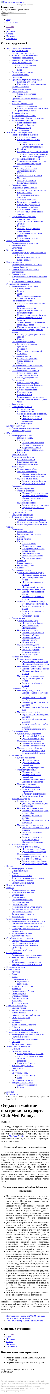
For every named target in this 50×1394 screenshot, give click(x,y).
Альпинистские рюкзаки (23, 892)
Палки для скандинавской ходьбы (32, 108)
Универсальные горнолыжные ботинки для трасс (31, 323)
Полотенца (17, 77)
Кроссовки (17, 486)
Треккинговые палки (26, 111)
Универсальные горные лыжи (30, 397)
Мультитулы (22, 67)
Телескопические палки (22, 103)
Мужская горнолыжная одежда (31, 601)
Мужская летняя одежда (28, 645)
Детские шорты (29, 628)
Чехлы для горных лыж (27, 378)
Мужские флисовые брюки (34, 861)
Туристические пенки (22, 1044)
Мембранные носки (31, 553)
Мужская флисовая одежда (29, 859)
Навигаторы (17, 1068)
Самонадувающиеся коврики (25, 1039)
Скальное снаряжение (22, 166)
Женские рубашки (30, 635)
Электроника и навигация (18, 1046)
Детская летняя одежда (27, 620)
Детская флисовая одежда (28, 847)
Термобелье (17, 755)
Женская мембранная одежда (30, 666)
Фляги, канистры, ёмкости (24, 1025)
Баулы (14, 974)
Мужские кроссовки (26, 503)
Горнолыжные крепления (23, 341)
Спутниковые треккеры (22, 1080)
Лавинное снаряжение (22, 406)
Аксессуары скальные (27, 168)
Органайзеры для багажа (23, 991)
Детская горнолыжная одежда (30, 572)
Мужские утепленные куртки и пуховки (32, 838)
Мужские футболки (31, 652)
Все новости (12, 1094)
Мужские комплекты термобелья (31, 790)
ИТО (19, 173)
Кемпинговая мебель (15, 426)
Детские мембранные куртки (35, 664)
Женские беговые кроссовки (35, 493)
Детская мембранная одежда (30, 659)
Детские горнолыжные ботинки (31, 315)
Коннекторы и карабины (28, 202)
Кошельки (16, 989)
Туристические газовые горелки (26, 281)
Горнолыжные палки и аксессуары (27, 366)
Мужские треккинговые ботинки (32, 524)
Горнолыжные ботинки (22, 301)
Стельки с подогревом (32, 445)
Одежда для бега (19, 688)
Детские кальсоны (30, 760)
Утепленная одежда (21, 798)
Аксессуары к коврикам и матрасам (28, 1034)
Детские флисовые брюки (34, 849)
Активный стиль (19, 455)
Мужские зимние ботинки (34, 481)
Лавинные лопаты (25, 411)
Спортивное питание (16, 967)
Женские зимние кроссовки (35, 495)
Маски (20, 363)
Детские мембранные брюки (35, 661)
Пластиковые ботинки (27, 462)
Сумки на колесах (20, 998)
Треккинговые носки (32, 558)
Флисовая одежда (20, 844)
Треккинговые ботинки (22, 517)
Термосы (16, 1022)
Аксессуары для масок (27, 358)
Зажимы (21, 224)
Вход (8, 19)
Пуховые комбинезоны (32, 842)
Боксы (14, 976)
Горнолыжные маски (21, 356)
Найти (4, 15)
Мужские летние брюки (33, 647)
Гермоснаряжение (20, 979)
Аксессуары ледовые (26, 137)
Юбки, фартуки (24, 260)
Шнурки (21, 452)
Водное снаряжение (15, 250)
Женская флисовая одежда (29, 854)
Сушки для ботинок (26, 298)
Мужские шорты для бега (34, 729)
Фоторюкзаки (18, 916)
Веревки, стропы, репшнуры (30, 221)
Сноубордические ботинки (24, 943)
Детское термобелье (26, 758)
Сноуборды (17, 948)
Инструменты (23, 289)
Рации (14, 1070)
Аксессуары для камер (27, 1085)
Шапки (20, 568)
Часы (19, 1078)
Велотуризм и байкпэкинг (18, 240)
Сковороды (17, 1020)
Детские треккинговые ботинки (31, 519)
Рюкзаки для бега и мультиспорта (27, 907)
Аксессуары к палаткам (22, 868)
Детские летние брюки (32, 623)
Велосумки (17, 248)
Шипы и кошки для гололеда (30, 450)
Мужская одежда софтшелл (29, 748)
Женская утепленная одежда (30, 808)
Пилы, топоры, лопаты (22, 72)
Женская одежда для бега (28, 690)
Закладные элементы (26, 171)
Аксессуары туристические (18, 48)
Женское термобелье (26, 770)
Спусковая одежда (30, 616)
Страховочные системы (28, 238)
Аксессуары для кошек (32, 144)
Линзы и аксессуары (26, 94)
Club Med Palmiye (17, 1136)
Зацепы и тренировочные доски (31, 161)
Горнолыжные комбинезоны (35, 604)
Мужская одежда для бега (28, 712)
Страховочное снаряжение (24, 216)
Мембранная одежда (21, 657)
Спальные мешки (14, 952)
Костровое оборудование (23, 58)
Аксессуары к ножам (26, 65)
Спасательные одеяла (21, 89)
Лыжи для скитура (25, 392)
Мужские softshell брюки (33, 750)
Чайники (16, 1027)
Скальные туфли (19, 185)
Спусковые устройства (27, 207)
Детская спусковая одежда (34, 575)
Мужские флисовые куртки (34, 863)
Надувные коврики (20, 1037)
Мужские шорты (30, 654)
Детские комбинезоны (32, 587)
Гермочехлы (22, 984)
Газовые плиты (19, 274)
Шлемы (20, 339)
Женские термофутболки (33, 779)
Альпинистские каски (27, 219)
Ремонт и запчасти (20, 87)
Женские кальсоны (31, 772)
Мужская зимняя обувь (27, 479)
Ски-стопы (22, 354)
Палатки (10, 866)
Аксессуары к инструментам (35, 154)
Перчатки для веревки (27, 183)
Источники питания (21, 1051)
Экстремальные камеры (22, 1082)
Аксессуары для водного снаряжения (29, 252)
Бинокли (16, 1049)
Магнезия (21, 178)
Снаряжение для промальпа (24, 188)
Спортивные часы (20, 1073)
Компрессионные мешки (23, 53)
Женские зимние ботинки (34, 474)
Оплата (9, 34)
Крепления (22, 349)
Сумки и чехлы (13, 969)
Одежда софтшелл (20, 731)
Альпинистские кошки (32, 147)
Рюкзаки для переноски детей (25, 909)
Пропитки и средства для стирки (27, 79)
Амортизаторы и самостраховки (31, 190)
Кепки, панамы (24, 539)
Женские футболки (31, 637)
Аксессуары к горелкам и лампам (27, 265)
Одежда (9, 527)
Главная (10, 26)
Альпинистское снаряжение (19, 132)
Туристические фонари (22, 120)
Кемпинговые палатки (22, 875)
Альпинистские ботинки (23, 457)
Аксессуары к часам (26, 1075)
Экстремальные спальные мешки (27, 964)
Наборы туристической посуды (26, 1015)
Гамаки (15, 873)
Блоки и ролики (24, 192)
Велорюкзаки (18, 895)
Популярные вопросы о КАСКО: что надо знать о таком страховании (25, 1317)
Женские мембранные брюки (35, 669)
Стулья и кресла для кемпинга (25, 428)
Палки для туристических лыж (26, 928)
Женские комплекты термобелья (31, 775)
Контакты (10, 36)
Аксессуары (17, 529)
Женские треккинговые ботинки (32, 522)
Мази (19, 293)
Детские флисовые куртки (34, 851)
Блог (8, 29)
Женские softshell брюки (33, 743)
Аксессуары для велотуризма (25, 243)
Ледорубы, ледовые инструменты (32, 151)
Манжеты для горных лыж (29, 296)
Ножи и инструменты (22, 62)
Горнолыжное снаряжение (18, 284)
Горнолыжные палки (26, 368)
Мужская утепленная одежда (30, 825)
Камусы (20, 291)
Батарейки (22, 1061)
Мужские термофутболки (34, 794)
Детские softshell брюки (33, 736)
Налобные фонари (25, 125)
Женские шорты (29, 640)
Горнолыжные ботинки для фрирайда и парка (29, 311)
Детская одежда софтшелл (29, 734)
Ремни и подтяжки (25, 565)
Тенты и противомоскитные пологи (28, 878)
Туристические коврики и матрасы (22, 1032)
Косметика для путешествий (25, 55)
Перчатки (21, 560)
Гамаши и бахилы (25, 438)
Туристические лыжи (21, 936)
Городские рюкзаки (20, 902)
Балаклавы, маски (25, 532)
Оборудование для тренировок (26, 159)
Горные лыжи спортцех (28, 387)
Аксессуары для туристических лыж (28, 921)
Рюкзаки (10, 887)
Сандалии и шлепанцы (22, 515)
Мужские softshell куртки (33, 753)
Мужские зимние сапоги (33, 483)
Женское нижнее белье (32, 782)
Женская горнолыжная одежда (31, 589)
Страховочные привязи (27, 209)
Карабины (21, 226)
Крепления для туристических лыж (28, 926)
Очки (19, 96)
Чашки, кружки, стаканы (23, 1029)
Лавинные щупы (24, 423)
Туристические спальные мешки (26, 962)
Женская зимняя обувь (27, 471)
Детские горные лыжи (27, 390)
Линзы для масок (25, 361)
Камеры (20, 1087)
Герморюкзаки (18, 897)
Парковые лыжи (24, 394)
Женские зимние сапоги (33, 476)
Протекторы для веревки (28, 204)
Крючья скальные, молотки (29, 176)
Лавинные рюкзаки (31, 416)
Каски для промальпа (27, 200)
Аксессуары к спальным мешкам (27, 955)
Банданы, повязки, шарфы (29, 534)
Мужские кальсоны (31, 786)
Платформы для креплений (29, 351)
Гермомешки (23, 981)
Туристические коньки (22, 933)
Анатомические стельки (33, 443)
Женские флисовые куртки (34, 856)
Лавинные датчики (26, 409)
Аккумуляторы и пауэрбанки (30, 1053)
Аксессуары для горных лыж (25, 286)
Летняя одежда (18, 618)
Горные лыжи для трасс (28, 382)
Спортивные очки (20, 91)
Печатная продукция (15, 885)
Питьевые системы (20, 74)
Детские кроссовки (26, 488)
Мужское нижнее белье (33, 796)
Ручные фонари (24, 127)
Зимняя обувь (18, 467)
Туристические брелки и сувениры (28, 118)
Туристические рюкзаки (23, 914)
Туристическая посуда (16, 1005)
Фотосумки (17, 1001)
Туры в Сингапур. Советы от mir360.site (24, 1321)
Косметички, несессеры (22, 986)
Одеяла (15, 960)
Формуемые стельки (31, 447)
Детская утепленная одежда (29, 801)
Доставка (10, 31)
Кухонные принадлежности (24, 1010)
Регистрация (12, 22)
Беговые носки (29, 544)
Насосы (20, 255)
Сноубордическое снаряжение (20, 938)
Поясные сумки (19, 993)
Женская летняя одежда (27, 630)
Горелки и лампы (14, 262)
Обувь (9, 433)
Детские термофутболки (33, 767)
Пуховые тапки (19, 512)
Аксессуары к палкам (27, 106)
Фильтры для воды (20, 130)
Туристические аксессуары (24, 115)
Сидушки (16, 1041)
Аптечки (16, 972)
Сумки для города (20, 996)
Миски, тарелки (19, 1013)
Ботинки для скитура (26, 308)
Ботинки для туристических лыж (27, 924)
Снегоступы (17, 931)
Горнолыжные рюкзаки (22, 900)
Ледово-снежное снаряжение (25, 135)
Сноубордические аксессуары (25, 940)
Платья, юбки (28, 642)
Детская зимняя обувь (27, 469)
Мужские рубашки (30, 649)
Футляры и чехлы (20, 1003)
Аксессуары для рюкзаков (23, 890)
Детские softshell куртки (33, 738)
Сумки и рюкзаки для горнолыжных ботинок (27, 374)
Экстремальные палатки (23, 883)
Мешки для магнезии (26, 180)
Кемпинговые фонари (27, 123)
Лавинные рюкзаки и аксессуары (32, 414)
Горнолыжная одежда (21, 570)
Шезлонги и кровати (21, 430)
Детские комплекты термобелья (31, 763)
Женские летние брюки (33, 633)
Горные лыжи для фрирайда (30, 385)
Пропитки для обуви (26, 82)
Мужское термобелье (26, 784)
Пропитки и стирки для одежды (31, 84)
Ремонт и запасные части (28, 257)
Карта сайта (11, 38)
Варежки (21, 536)
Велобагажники (19, 245)
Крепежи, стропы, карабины (25, 60)
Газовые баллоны (20, 267)
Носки (20, 541)
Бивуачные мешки (20, 871)
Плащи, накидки (24, 563)
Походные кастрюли (21, 1017)
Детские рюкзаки (19, 904)
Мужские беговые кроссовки (35, 505)
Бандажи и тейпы (20, 50)
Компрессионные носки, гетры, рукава (33, 549)
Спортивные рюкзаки (22, 912)
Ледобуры (21, 149)
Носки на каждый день (32, 556)
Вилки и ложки (19, 1008)
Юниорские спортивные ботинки (32, 327)
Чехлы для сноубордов (22, 950)
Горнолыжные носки (31, 546)
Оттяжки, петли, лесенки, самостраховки (29, 229)
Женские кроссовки (26, 491)
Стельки (21, 440)
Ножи (19, 70)
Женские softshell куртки (33, 746)
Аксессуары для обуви (22, 435)
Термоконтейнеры (20, 113)
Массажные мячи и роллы (29, 163)
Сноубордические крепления (25, 945)
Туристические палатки (22, 880)
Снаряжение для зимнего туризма (21, 919)
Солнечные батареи (26, 1063)
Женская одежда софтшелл (29, 741)
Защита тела (17, 404)
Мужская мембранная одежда (30, 676)
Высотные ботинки (26, 459)
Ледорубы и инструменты (34, 156)
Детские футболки (30, 625)
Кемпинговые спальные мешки (26, 957)
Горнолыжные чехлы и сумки (25, 370)
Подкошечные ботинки (27, 464)
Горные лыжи (18, 380)
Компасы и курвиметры (22, 1065)
